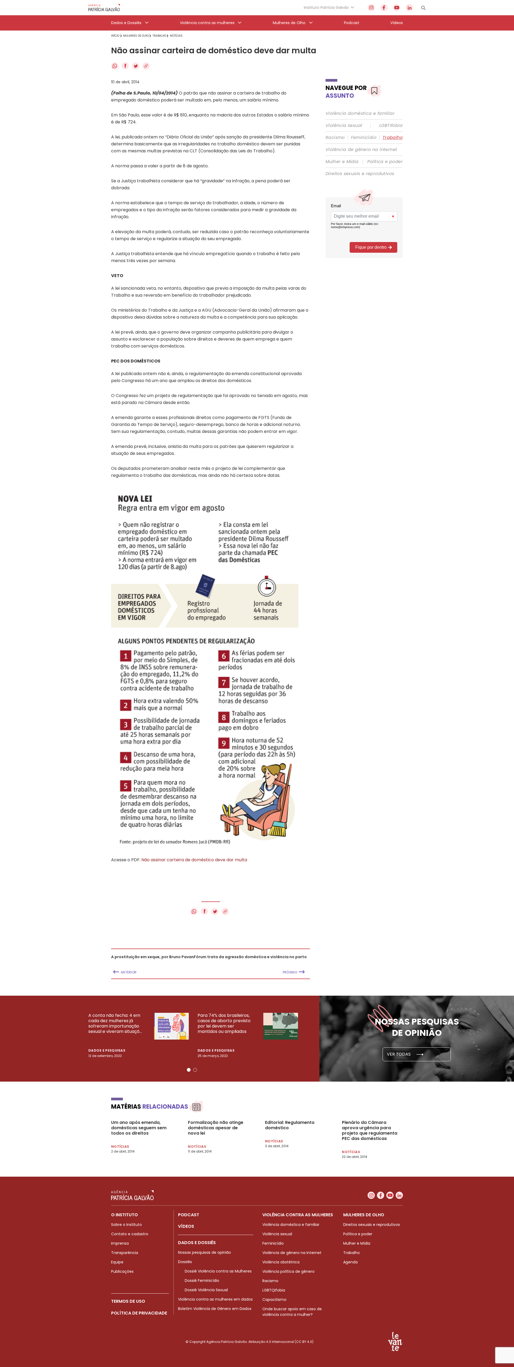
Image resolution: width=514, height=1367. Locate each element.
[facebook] (384, 7)
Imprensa (120, 1243)
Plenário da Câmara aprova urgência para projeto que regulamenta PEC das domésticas (369, 1130)
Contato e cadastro (129, 1234)
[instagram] (371, 7)
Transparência (124, 1252)
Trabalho (393, 137)
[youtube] (396, 7)
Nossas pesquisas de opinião (204, 1252)
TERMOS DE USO (128, 1301)
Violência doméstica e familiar (360, 113)
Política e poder (385, 161)
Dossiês (185, 1261)
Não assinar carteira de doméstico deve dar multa (194, 860)
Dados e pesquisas (106, 1050)
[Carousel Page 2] (195, 1070)
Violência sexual (344, 125)
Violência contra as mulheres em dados (215, 1299)
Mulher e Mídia (342, 161)
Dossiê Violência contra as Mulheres (218, 1271)
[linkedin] (409, 7)
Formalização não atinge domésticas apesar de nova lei (215, 1128)
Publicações (122, 1271)
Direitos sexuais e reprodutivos (360, 173)
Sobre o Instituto (126, 1224)
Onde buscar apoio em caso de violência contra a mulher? (292, 1311)
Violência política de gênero (288, 1271)
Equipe (117, 1262)
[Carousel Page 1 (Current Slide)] (189, 1070)
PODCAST (188, 1215)
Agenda (350, 1262)
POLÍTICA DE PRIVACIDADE (139, 1313)
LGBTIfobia (391, 125)
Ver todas (399, 1054)
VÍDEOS (186, 1226)
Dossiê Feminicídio (202, 1280)
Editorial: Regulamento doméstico (290, 1125)
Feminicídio (363, 137)
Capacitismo (274, 1299)
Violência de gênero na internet (361, 149)
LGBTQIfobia (273, 1290)
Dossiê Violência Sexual (206, 1290)
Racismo (335, 137)
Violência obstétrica (281, 1262)
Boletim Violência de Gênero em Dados (214, 1308)
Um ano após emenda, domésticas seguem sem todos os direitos (139, 1128)
